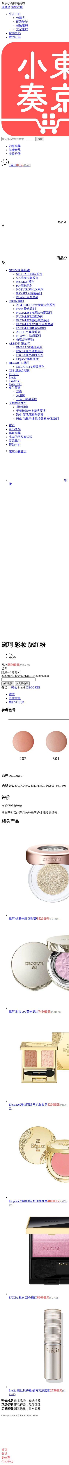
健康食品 (15, 149)
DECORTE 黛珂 (19, 362)
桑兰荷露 (15, 387)
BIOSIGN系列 (25, 281)
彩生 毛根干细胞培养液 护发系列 (37, 418)
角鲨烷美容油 (25, 339)
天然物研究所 (17, 403)
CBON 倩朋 (16, 301)
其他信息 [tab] (15, 698)
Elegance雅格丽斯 (27, 359)
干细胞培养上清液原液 (31, 410)
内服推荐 (15, 146)
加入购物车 (22, 683)
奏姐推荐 (15, 433)
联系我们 (15, 440)
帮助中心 (15, 33)
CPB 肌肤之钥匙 (19, 370)
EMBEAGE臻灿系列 (29, 347)
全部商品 (15, 429)
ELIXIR (14, 374)
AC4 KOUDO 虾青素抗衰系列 (35, 304)
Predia (12, 377)
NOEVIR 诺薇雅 (19, 270)
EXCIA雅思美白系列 (29, 355)
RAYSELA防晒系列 (29, 293)
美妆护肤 (15, 153)
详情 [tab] (12, 694)
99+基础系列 (24, 285)
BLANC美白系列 (27, 297)
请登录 (5, 7)
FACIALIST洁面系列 (29, 316)
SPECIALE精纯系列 (29, 274)
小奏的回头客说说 (20, 436)
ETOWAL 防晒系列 (28, 335)
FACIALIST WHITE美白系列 (34, 324)
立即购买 (8, 683)
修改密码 (22, 25)
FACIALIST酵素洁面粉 (31, 328)
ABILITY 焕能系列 (28, 331)
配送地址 (22, 21)
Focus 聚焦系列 (26, 308)
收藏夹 (20, 17)
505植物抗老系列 (27, 277)
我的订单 (15, 37)
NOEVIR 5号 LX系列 (29, 289)
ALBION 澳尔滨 (19, 343)
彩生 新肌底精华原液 (29, 414)
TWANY (14, 380)
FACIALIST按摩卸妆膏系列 (34, 312)
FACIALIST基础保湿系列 (32, 320)
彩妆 (14, 687)
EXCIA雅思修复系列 (29, 351)
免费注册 (17, 7)
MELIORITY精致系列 (30, 366)
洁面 (19, 391)
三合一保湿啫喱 (26, 399)
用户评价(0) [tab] (16, 702)
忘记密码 (22, 29)
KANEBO (15, 384)
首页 (12, 425)
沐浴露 (20, 395)
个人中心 (15, 13)
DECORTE (33, 687)
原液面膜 (22, 406)
